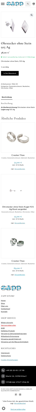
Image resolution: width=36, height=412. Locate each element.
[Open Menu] (2, 4)
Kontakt (4, 311)
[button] (32, 15)
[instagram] (20, 394)
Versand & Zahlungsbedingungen (14, 334)
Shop (3, 303)
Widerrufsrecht (7, 322)
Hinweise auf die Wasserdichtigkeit (14, 342)
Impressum (5, 353)
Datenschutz (6, 356)
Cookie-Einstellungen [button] (9, 360)
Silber (11, 88)
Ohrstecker (4, 88)
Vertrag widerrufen (8, 325)
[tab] (6, 97)
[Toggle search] (27, 3)
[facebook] (15, 394)
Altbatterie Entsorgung (10, 336)
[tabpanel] (18, 106)
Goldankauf (5, 309)
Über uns (4, 306)
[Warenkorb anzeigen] (33, 4)
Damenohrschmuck (15, 86)
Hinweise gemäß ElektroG (11, 339)
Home (3, 300)
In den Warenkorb (10, 73)
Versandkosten (19, 169)
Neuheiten (26, 86)
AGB (3, 328)
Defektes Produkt (8, 331)
